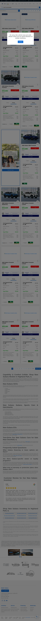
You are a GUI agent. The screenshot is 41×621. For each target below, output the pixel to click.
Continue (20, 41)
